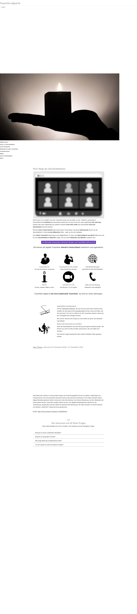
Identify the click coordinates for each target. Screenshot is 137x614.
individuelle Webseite (68, 309)
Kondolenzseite (80, 311)
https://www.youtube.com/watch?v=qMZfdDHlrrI (52, 411)
